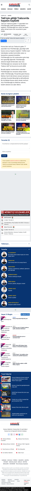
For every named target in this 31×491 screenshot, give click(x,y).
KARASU (3, 9)
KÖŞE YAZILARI (11, 481)
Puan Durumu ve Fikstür (8, 449)
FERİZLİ (16, 9)
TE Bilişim (26, 481)
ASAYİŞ (9, 15)
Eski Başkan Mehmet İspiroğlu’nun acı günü (6, 119)
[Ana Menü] (1, 5)
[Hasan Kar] (4, 261)
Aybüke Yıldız (12, 288)
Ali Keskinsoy (12, 252)
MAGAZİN (6, 464)
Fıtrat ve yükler (12, 297)
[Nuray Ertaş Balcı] (4, 303)
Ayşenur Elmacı (12, 274)
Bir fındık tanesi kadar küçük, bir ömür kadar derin (18, 255)
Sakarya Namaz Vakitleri (9, 444)
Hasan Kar (11, 260)
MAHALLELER (13, 462)
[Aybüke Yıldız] (4, 289)
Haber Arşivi (21, 452)
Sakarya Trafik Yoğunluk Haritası (22, 444)
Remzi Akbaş (11, 281)
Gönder (4, 155)
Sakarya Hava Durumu (23, 439)
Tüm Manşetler (21, 449)
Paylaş (4, 41)
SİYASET (6, 462)
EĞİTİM (25, 462)
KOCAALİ (10, 9)
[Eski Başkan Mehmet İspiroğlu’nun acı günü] (8, 114)
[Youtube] (17, 434)
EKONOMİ (12, 464)
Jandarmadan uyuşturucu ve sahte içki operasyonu (7, 105)
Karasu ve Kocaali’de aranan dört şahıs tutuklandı (7, 132)
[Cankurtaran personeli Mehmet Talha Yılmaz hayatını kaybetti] (23, 100)
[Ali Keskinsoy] (4, 254)
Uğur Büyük (11, 266)
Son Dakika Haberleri (7, 452)
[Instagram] (14, 434)
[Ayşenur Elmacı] (4, 275)
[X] (11, 434)
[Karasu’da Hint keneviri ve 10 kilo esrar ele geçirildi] (23, 114)
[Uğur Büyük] (4, 268)
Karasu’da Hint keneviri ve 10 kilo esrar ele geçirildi (22, 119)
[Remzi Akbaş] (4, 282)
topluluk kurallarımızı (15, 160)
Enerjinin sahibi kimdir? (14, 304)
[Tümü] (29, 243)
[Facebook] (9, 434)
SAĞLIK (20, 462)
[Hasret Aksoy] (4, 296)
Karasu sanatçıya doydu (14, 276)
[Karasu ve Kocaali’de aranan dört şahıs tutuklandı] (8, 126)
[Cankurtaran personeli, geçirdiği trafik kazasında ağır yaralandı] (23, 126)
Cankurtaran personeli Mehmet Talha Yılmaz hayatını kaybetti (21, 106)
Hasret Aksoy (12, 295)
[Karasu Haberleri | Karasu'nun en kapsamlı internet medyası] (15, 4)
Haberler (3, 15)
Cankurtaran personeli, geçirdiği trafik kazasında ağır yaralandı (23, 133)
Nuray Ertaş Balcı (13, 302)
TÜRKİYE (3, 481)
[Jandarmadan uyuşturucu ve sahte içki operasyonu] (8, 100)
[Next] (19, 434)
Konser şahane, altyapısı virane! (16, 283)
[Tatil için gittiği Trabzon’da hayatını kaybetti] (15, 38)
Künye (18, 481)
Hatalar (10, 290)
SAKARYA (23, 9)
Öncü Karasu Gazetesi (22, 464)
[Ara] (29, 5)
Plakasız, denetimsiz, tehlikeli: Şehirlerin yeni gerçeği (19, 269)
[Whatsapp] (22, 434)
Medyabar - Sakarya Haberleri (8, 483)
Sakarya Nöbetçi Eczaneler (6, 439)
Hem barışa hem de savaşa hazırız (17, 262)
